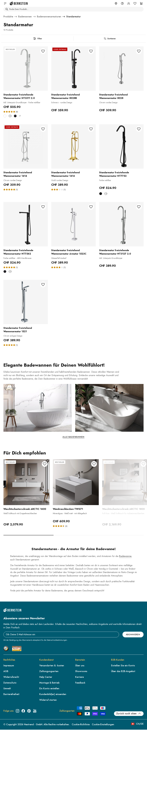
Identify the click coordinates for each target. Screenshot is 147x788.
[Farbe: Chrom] (10, 116)
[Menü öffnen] (5, 3)
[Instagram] (17, 711)
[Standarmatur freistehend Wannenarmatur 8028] (121, 68)
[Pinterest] (29, 711)
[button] (9, 111)
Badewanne (125, 556)
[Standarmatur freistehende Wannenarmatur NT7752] (121, 146)
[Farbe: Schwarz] (100, 193)
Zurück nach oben (126, 713)
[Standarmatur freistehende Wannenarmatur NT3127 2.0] (121, 224)
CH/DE (140, 724)
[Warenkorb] (141, 3)
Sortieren (111, 38)
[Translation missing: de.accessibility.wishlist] (135, 3)
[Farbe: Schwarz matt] (15, 116)
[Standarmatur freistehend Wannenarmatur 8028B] (73, 68)
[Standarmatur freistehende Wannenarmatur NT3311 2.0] (25, 68)
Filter (39, 38)
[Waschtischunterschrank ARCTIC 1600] (26, 482)
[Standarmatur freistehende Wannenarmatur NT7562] (25, 224)
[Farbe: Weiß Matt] (4, 116)
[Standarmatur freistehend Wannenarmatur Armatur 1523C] (73, 224)
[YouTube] (34, 711)
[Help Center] (122, 3)
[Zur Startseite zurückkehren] (19, 3)
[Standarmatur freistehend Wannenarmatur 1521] (25, 302)
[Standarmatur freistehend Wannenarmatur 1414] (25, 146)
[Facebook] (23, 711)
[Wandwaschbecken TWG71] (76, 482)
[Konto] (128, 3)
